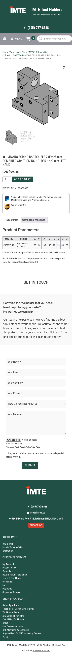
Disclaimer (8, 581)
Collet (5, 623)
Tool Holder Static (18, 52)
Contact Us (8, 551)
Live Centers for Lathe (13, 626)
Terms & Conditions (12, 578)
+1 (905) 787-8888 (36, 28)
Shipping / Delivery (11, 592)
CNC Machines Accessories (16, 630)
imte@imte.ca (37, 512)
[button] (64, 68)
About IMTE (8, 544)
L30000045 (17, 55)
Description (12, 220)
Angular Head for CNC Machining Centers (22, 633)
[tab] (12, 220)
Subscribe (36, 525)
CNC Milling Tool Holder (13, 619)
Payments (7, 588)
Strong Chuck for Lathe (13, 616)
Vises (5, 637)
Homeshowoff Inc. (41, 650)
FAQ (4, 585)
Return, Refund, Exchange (15, 574)
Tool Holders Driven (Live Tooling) (18, 608)
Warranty (7, 571)
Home (5, 52)
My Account (8, 564)
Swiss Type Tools (11, 605)
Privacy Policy (9, 567)
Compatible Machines (33, 220)
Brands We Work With (13, 547)
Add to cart (22, 179)
